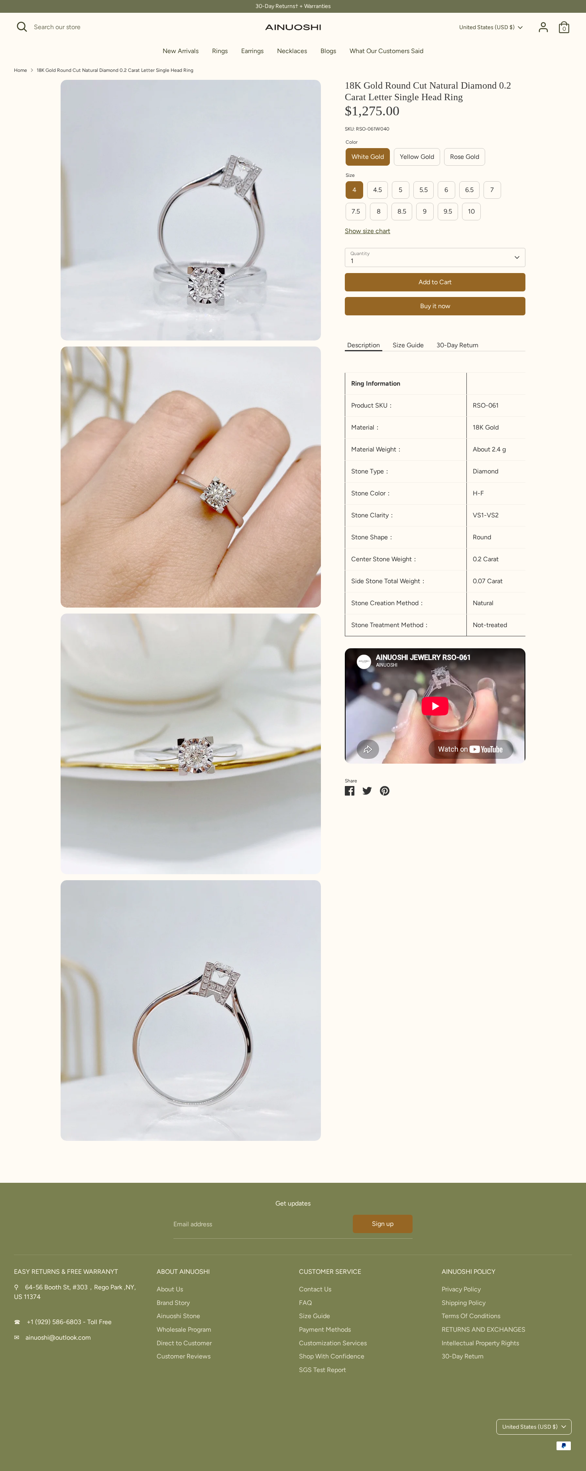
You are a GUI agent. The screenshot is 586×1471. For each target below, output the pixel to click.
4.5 (377, 190)
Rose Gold (464, 156)
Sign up (382, 1223)
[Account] (543, 27)
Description (363, 345)
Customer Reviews (183, 1356)
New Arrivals (181, 51)
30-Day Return (457, 345)
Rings (220, 51)
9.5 (448, 211)
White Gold (368, 156)
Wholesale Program (184, 1329)
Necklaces (292, 51)
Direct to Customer (184, 1343)
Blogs (328, 51)
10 (471, 211)
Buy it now (435, 306)
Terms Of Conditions (471, 1316)
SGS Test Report (322, 1370)
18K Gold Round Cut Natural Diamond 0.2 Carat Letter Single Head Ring (115, 70)
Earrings (252, 51)
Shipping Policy (464, 1303)
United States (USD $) (487, 27)
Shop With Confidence (331, 1356)
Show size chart (367, 231)
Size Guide (408, 345)
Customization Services (333, 1343)
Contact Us (315, 1289)
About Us (170, 1289)
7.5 (356, 211)
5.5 (423, 190)
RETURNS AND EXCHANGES (483, 1329)
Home (20, 70)
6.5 (469, 190)
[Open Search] (22, 27)
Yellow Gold (417, 156)
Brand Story (173, 1303)
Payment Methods (325, 1329)
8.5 (401, 211)
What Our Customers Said (386, 51)
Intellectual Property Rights (480, 1343)
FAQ (305, 1303)
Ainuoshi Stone (178, 1316)
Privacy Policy (461, 1289)
